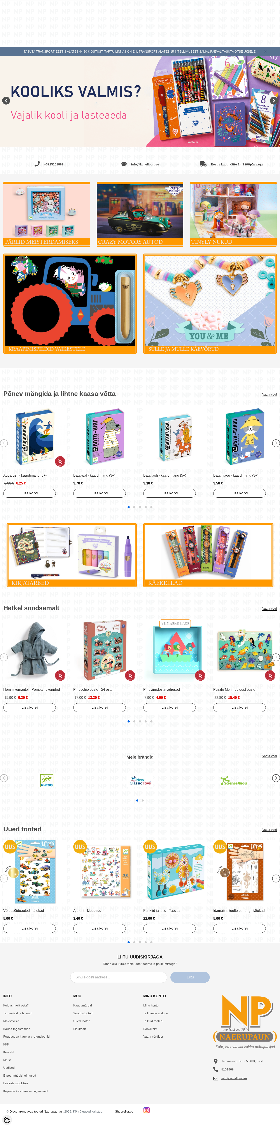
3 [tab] (140, 507)
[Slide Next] (276, 443)
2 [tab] (134, 507)
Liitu (190, 977)
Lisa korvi (29, 493)
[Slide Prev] (4, 443)
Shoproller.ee (124, 1111)
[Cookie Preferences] (7, 1120)
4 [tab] (146, 507)
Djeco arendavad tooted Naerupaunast (36, 1111)
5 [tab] (151, 507)
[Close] (265, 51)
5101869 (227, 1069)
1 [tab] (129, 507)
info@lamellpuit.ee (234, 1078)
